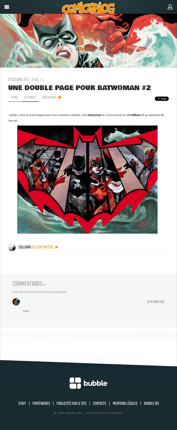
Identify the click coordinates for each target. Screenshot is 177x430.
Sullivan (25, 247)
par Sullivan (49, 97)
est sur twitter (42, 247)
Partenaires (41, 403)
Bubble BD (151, 403)
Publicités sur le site (72, 403)
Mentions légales (125, 403)
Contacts (99, 403)
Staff (22, 403)
